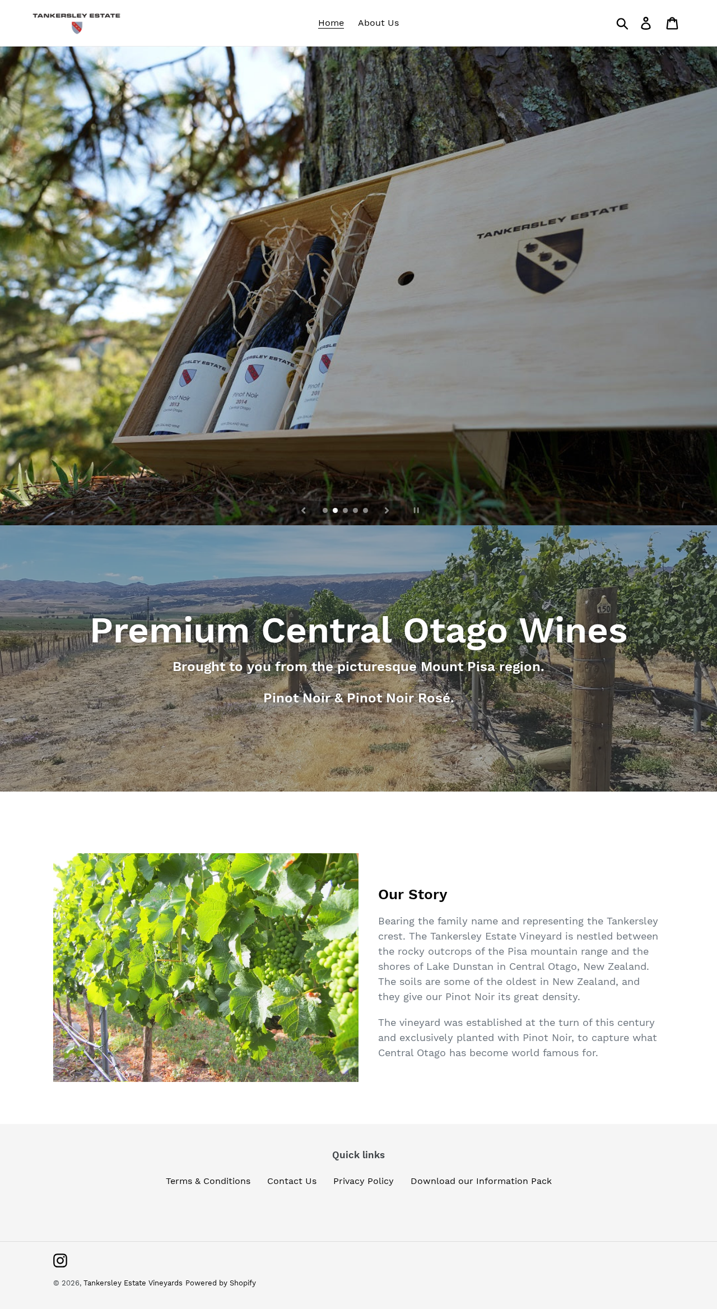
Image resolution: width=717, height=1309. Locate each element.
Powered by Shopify (220, 1283)
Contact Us (291, 1181)
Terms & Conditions (208, 1181)
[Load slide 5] (366, 511)
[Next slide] (387, 510)
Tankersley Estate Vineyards (133, 1283)
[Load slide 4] (356, 511)
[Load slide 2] (336, 511)
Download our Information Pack (481, 1181)
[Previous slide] (303, 510)
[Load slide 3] (346, 511)
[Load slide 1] (326, 511)
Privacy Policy (363, 1181)
